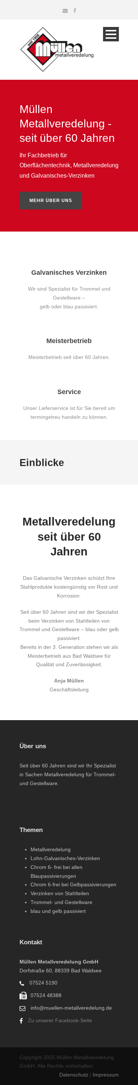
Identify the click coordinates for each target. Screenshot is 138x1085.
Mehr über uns (50, 200)
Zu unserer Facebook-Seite (60, 1020)
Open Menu (111, 34)
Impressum (106, 1075)
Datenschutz (74, 1075)
